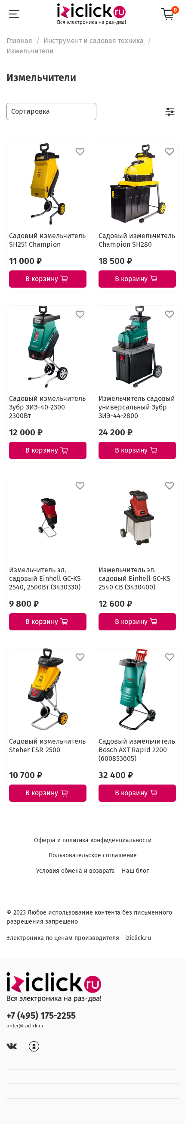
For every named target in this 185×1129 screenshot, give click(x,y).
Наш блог (135, 871)
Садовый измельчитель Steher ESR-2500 (47, 745)
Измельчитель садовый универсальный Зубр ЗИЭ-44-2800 (137, 407)
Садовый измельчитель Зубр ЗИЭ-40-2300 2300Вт (47, 407)
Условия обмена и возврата (75, 871)
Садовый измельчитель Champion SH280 (137, 240)
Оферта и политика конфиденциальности (92, 840)
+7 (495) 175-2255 (41, 1016)
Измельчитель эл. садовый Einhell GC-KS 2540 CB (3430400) (134, 578)
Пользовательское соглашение (93, 855)
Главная (19, 41)
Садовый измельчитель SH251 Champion (47, 240)
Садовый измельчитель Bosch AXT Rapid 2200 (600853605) (137, 750)
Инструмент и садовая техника (93, 41)
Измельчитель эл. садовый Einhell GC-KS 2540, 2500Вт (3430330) (45, 578)
